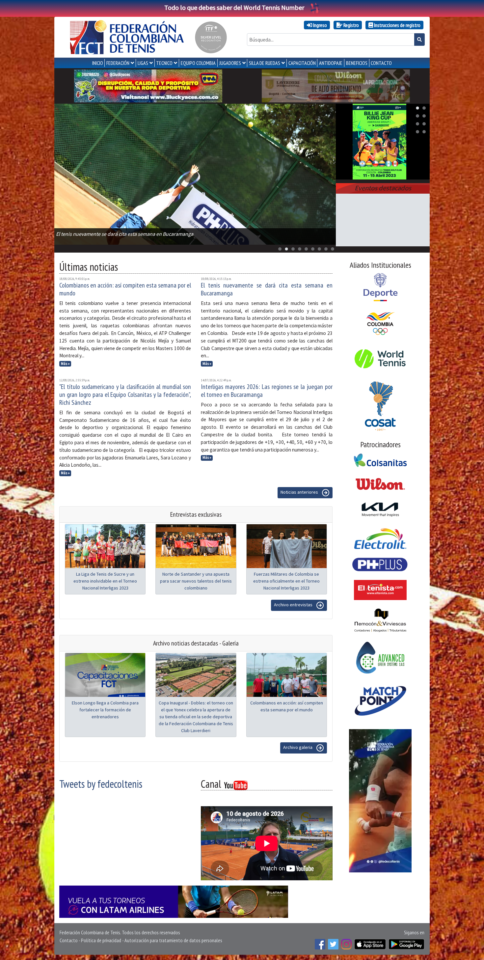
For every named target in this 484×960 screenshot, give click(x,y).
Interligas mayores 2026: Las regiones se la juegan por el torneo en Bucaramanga (267, 390)
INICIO (97, 63)
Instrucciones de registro (396, 25)
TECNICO (164, 63)
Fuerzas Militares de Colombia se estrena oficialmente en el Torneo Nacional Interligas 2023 (286, 581)
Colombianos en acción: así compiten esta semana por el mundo (125, 289)
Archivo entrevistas (293, 605)
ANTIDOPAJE (330, 63)
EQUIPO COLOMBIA (198, 63)
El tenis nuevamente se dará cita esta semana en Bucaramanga (267, 289)
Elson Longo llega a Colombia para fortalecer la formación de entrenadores (105, 710)
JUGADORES (230, 63)
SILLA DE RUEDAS (264, 63)
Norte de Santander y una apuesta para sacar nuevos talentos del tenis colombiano (196, 581)
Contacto (69, 940)
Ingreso (319, 25)
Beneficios (356, 63)
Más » (65, 363)
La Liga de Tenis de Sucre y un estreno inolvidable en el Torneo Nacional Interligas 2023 (105, 581)
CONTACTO (381, 63)
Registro (350, 25)
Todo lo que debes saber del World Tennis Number (234, 7)
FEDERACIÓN (117, 63)
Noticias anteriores (300, 492)
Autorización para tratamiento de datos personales (173, 940)
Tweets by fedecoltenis (100, 784)
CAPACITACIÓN (302, 63)
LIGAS (143, 63)
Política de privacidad (101, 940)
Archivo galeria (298, 747)
